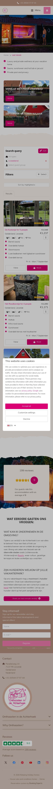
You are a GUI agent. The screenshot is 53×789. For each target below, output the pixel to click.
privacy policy (27, 391)
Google (35, 391)
